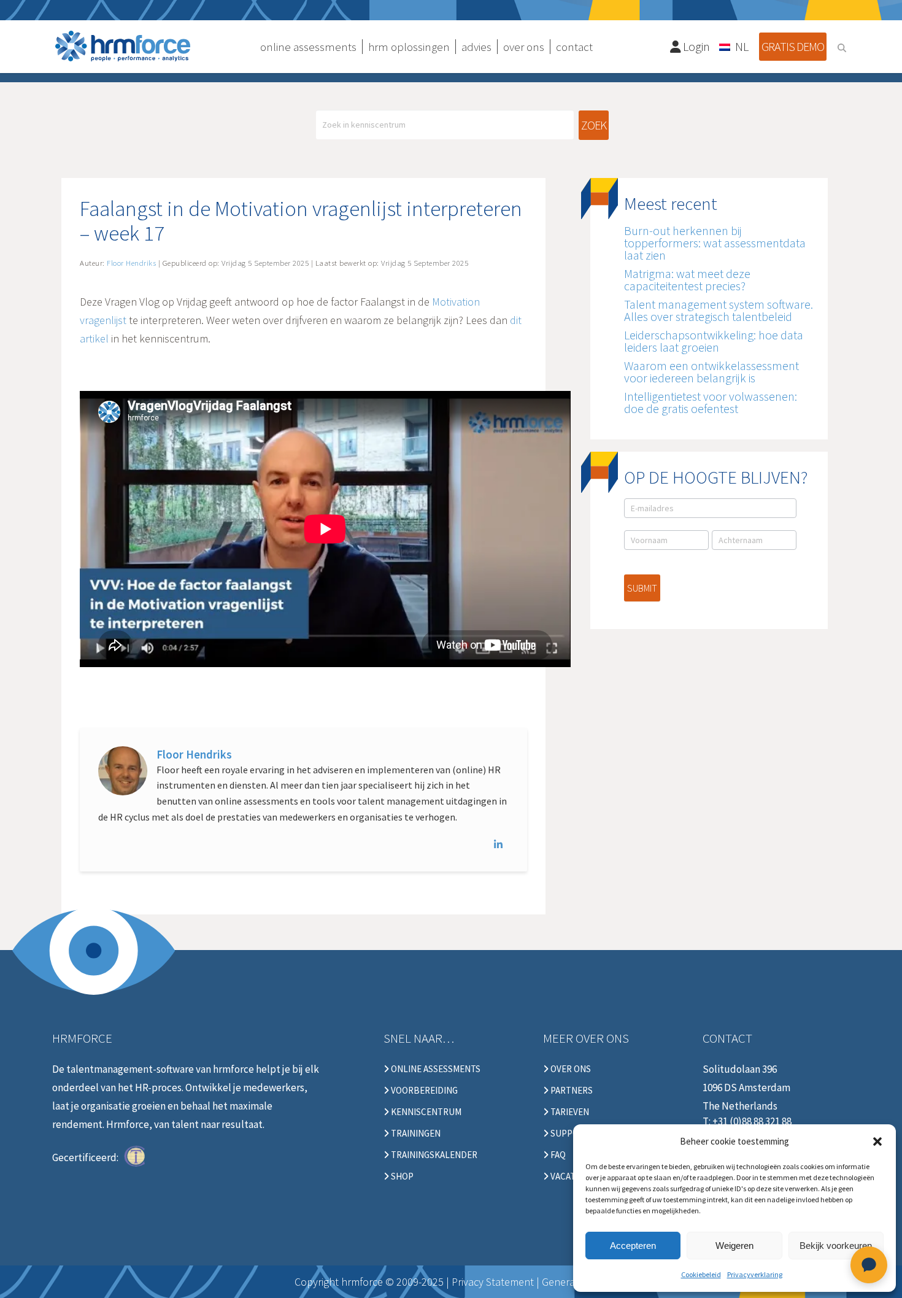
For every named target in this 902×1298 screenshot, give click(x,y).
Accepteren (633, 1245)
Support (569, 1133)
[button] (877, 1141)
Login (695, 46)
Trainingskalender (433, 1155)
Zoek (593, 125)
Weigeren (734, 1245)
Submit (642, 588)
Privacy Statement (493, 1282)
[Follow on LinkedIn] (501, 844)
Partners (571, 1090)
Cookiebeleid (701, 1274)
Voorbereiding (423, 1090)
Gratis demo (792, 46)
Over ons (570, 1069)
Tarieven (569, 1112)
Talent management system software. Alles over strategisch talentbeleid (718, 310)
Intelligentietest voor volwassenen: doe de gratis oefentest (710, 402)
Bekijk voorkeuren (836, 1245)
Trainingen (415, 1133)
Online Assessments (434, 1069)
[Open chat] (868, 1264)
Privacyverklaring (754, 1274)
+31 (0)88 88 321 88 (752, 1121)
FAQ (557, 1155)
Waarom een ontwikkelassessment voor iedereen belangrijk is (711, 371)
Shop (401, 1176)
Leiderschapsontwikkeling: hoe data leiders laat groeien (713, 341)
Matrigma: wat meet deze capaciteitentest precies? (687, 279)
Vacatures (573, 1176)
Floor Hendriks (194, 754)
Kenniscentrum (425, 1112)
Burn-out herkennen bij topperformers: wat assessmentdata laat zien (715, 243)
